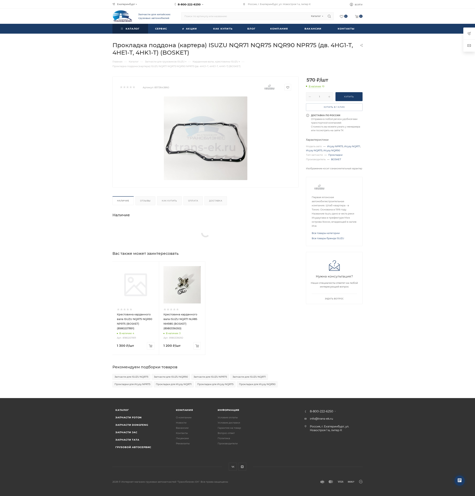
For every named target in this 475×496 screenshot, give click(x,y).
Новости (181, 422)
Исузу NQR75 (314, 150)
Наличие (123, 200)
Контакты (182, 433)
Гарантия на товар (229, 427)
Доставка (215, 200)
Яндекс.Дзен (242, 467)
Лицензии (182, 438)
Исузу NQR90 (331, 150)
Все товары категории (326, 233)
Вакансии (182, 427)
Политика (224, 438)
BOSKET (336, 159)
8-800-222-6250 (189, 4)
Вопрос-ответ (226, 433)
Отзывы (145, 200)
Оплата (193, 200)
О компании (183, 417)
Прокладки (335, 154)
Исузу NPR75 (335, 146)
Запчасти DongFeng (131, 424)
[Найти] (329, 16)
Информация (228, 409)
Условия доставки (229, 422)
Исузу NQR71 (352, 146)
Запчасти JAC (126, 432)
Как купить (169, 200)
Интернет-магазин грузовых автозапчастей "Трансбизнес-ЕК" (160, 481)
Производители (228, 443)
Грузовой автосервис (133, 447)
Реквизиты (183, 443)
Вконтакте (233, 467)
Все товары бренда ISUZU (328, 238)
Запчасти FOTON (128, 417)
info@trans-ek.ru (321, 418)
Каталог (122, 409)
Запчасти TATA (127, 439)
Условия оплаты (228, 417)
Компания (184, 409)
